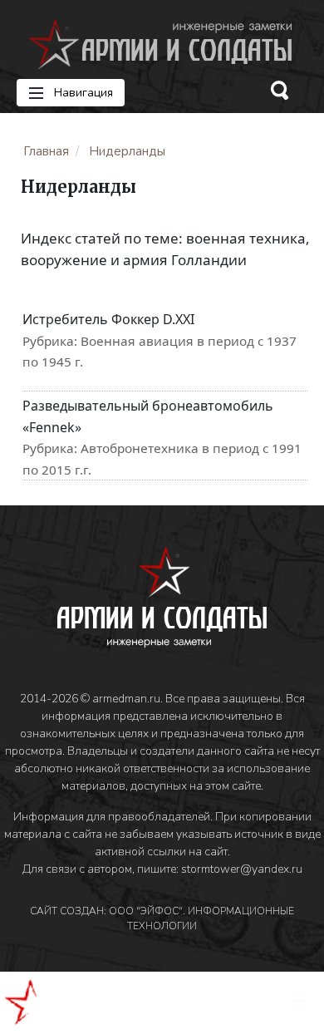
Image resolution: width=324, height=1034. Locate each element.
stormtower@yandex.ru (241, 869)
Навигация (82, 93)
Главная (46, 151)
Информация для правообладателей (111, 817)
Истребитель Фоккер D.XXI (108, 319)
